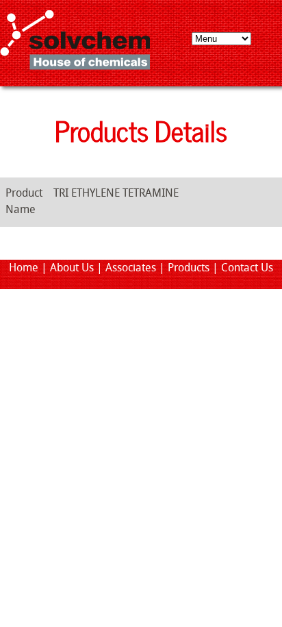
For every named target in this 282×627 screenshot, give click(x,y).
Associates (130, 268)
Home (23, 268)
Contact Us (247, 268)
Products (188, 268)
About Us (72, 268)
